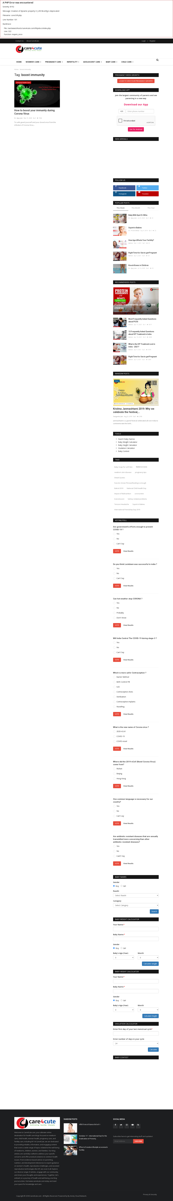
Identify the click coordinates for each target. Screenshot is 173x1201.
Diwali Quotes (119, 477)
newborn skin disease (122, 472)
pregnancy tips (140, 472)
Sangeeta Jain (118, 416)
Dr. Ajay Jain (18, 118)
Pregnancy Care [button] (53, 62)
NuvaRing (120, 706)
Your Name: (118, 924)
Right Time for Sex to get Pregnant (142, 253)
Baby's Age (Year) (120, 953)
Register (153, 41)
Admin (130, 243)
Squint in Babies (135, 228)
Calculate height (150, 1016)
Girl (124, 886)
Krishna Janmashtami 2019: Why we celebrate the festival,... (133, 410)
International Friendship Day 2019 (127, 509)
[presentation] (149, 383)
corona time (139, 493)
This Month (136, 208)
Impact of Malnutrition (122, 493)
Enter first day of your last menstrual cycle (132, 1029)
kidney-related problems (137, 499)
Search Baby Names (126, 439)
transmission (119, 499)
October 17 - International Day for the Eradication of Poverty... (93, 1137)
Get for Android (136, 129)
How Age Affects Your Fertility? (141, 240)
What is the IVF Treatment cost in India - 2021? (141, 345)
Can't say (120, 816)
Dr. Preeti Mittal (133, 230)
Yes (118, 534)
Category (117, 901)
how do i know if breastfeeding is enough (130, 483)
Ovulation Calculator (126, 448)
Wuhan (119, 768)
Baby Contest (123, 451)
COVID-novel (122, 741)
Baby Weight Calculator (127, 442)
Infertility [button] (72, 62)
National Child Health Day (136, 488)
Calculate (153, 1049)
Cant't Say (121, 856)
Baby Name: (119, 934)
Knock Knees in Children (138, 265)
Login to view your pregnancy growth (136, 81)
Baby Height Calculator (127, 445)
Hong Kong (121, 778)
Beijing (119, 773)
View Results (128, 551)
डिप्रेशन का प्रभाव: (141, 467)
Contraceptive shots (125, 692)
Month (141, 953)
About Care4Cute (32, 41)
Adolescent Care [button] (92, 62)
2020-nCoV (121, 731)
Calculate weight (150, 963)
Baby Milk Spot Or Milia (137, 215)
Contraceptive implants (126, 701)
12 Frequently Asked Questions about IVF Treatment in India (141, 332)
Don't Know (121, 617)
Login (144, 41)
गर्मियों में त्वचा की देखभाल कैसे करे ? (89, 1125)
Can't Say (120, 543)
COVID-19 (121, 736)
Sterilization (121, 696)
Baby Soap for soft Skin (123, 467)
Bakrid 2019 (118, 488)
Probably (120, 613)
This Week (121, 208)
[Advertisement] (112, 51)
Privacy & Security (150, 1194)
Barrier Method (123, 677)
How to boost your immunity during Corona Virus (34, 112)
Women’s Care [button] (33, 62)
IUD (118, 687)
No (118, 538)
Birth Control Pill (123, 682)
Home (19, 62)
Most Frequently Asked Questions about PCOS (142, 320)
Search (154, 911)
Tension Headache (121, 504)
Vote (117, 551)
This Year (151, 208)
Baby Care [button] (111, 62)
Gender (116, 882)
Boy (117, 886)
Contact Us (19, 41)
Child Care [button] (126, 62)
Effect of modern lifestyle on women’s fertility (93, 1148)
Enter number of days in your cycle (128, 1039)
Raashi (116, 891)
